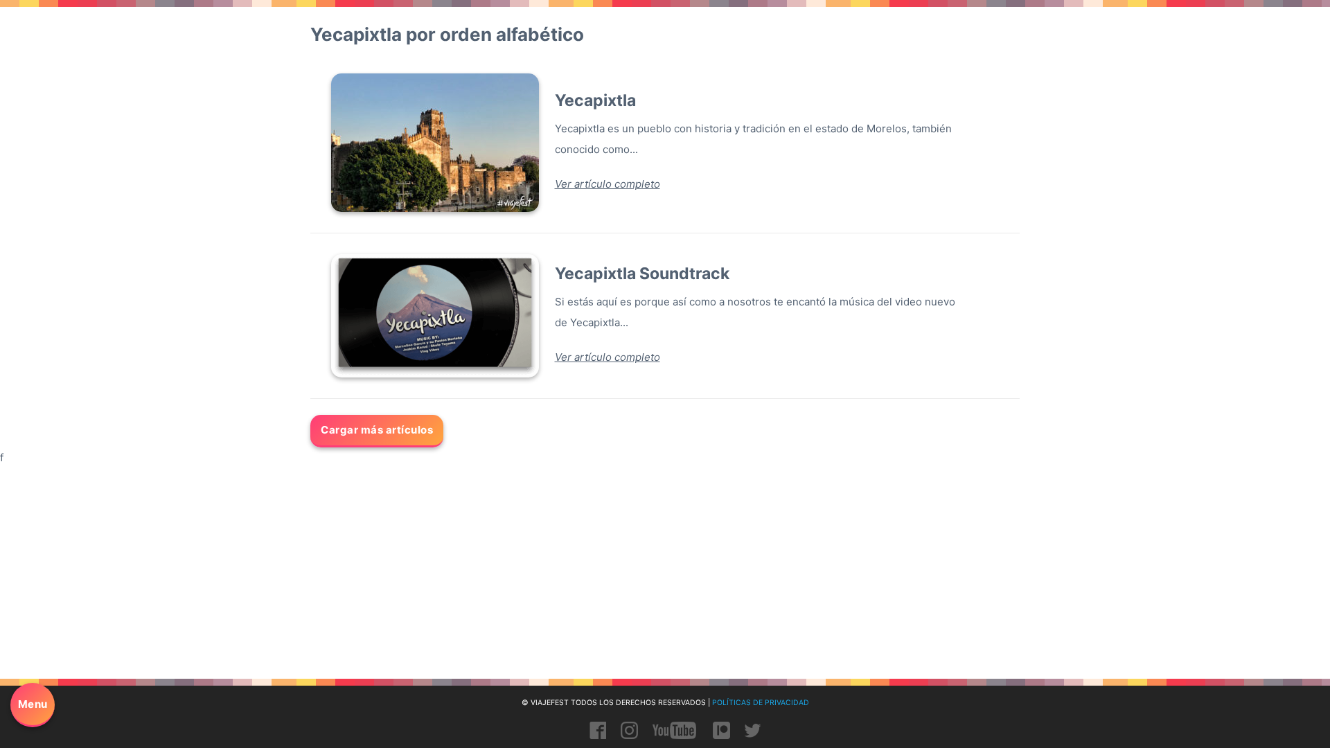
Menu (33, 704)
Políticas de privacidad (760, 702)
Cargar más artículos (377, 429)
